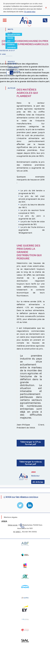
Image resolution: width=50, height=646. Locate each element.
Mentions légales (10, 517)
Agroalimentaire (13, 34)
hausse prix (10, 39)
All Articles (38, 482)
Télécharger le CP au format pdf (30, 443)
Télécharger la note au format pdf (30, 463)
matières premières (11, 46)
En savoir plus (29, 12)
